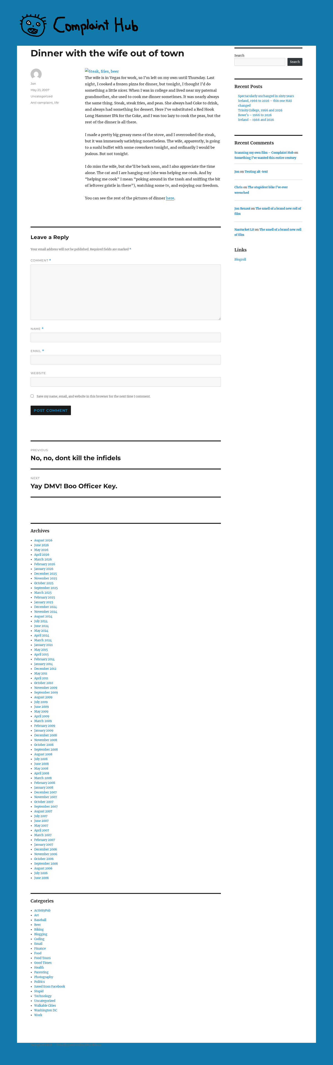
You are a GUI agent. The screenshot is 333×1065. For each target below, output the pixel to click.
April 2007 (41, 830)
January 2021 (43, 645)
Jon (33, 83)
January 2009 (43, 730)
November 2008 (45, 740)
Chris (238, 187)
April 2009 (41, 716)
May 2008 (41, 769)
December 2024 (45, 607)
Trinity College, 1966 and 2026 (260, 110)
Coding (39, 939)
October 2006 (44, 859)
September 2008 (46, 749)
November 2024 (45, 612)
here (170, 198)
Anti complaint (42, 102)
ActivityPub (42, 910)
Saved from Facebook (49, 986)
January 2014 (43, 664)
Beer (37, 925)
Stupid (38, 991)
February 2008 (44, 783)
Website (38, 373)
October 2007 (43, 802)
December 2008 (45, 735)
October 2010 (43, 683)
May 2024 (41, 631)
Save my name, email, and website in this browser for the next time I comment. (93, 396)
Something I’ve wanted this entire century (265, 158)
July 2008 (41, 759)
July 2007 (41, 816)
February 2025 (44, 597)
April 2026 (41, 555)
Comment (41, 260)
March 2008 (43, 778)
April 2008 (41, 773)
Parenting (41, 972)
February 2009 (44, 726)
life (56, 102)
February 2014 (44, 659)
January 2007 (43, 845)
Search (239, 55)
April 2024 (41, 635)
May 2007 (41, 826)
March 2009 (43, 721)
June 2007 (41, 821)
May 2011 (40, 673)
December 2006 (45, 849)
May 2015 (41, 650)
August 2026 (43, 540)
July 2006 (41, 873)
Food (37, 953)
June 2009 (41, 707)
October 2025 (43, 583)
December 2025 (45, 574)
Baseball (40, 920)
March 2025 (43, 593)
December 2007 (45, 792)
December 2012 (45, 669)
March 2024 (43, 640)
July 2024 (41, 621)
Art (36, 915)
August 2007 (43, 811)
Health (39, 967)
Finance (40, 948)
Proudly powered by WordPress (78, 1045)
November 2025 (45, 578)
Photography (43, 977)
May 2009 (41, 711)
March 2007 (43, 835)
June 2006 (41, 878)
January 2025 (43, 602)
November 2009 (45, 688)
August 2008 (43, 754)
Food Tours (42, 958)
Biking (39, 929)
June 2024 (41, 626)
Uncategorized (42, 96)
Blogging (40, 934)
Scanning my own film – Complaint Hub (264, 153)
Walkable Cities (45, 1006)
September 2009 (46, 692)
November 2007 (45, 797)
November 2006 (45, 854)
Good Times (43, 963)
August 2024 (43, 616)
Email (37, 351)
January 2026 (43, 569)
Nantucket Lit (244, 230)
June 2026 (41, 545)
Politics (39, 982)
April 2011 (41, 678)
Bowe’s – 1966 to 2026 (255, 115)
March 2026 (43, 559)
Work (38, 1015)
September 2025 (46, 588)
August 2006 (43, 868)
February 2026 (44, 564)
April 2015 (41, 654)
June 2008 (41, 764)
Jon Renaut (242, 209)
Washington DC (45, 1010)
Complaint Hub (41, 1045)
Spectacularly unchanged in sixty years (266, 96)
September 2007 (46, 807)
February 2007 (44, 840)
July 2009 (41, 702)
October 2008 (43, 745)
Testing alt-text (256, 172)
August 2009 (43, 697)
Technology (42, 996)
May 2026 (41, 550)
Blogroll (240, 259)
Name (37, 329)
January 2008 (43, 788)
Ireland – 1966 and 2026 (256, 120)
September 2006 (46, 864)
